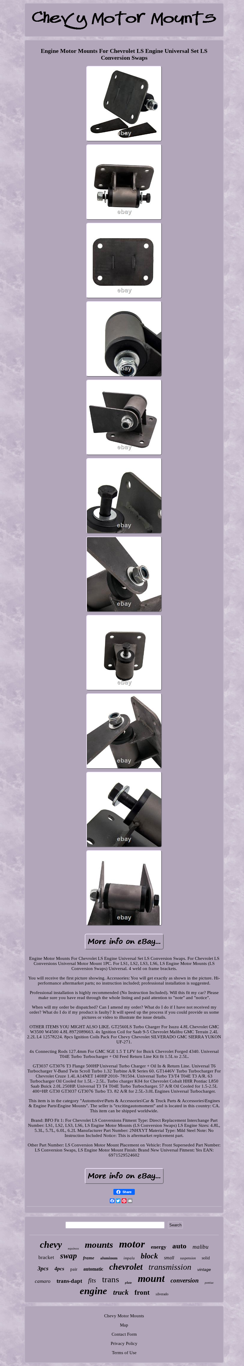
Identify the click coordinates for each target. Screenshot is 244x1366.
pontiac (209, 1282)
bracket (46, 1257)
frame (88, 1257)
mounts (99, 1244)
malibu (201, 1247)
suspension (188, 1258)
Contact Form (124, 1334)
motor (132, 1244)
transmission (169, 1267)
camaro (43, 1281)
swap (68, 1255)
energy (158, 1247)
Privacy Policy (124, 1343)
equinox (73, 1248)
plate (128, 1282)
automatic (93, 1269)
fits (92, 1280)
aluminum (109, 1258)
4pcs (59, 1269)
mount (151, 1278)
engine (93, 1290)
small (169, 1257)
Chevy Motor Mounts (124, 1315)
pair (73, 1269)
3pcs (43, 1268)
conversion (185, 1280)
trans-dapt (69, 1281)
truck (121, 1292)
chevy (51, 1244)
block (149, 1256)
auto (179, 1246)
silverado (162, 1294)
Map (124, 1325)
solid (206, 1258)
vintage (204, 1269)
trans (110, 1279)
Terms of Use (124, 1352)
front (142, 1292)
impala (129, 1258)
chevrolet (126, 1267)
